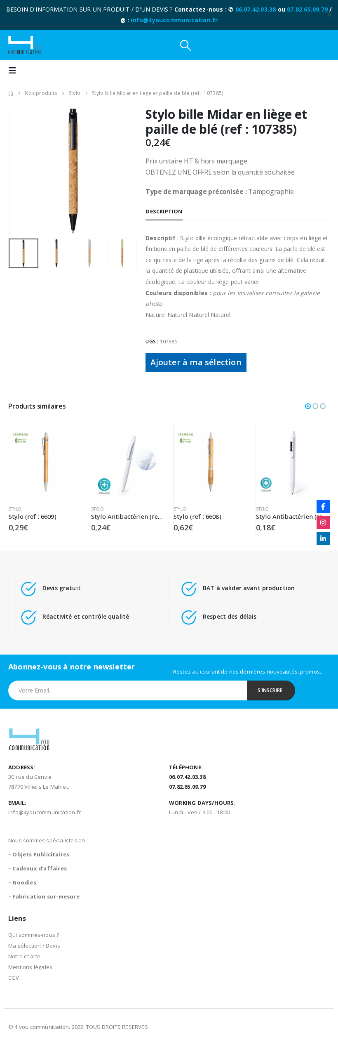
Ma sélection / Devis (34, 945)
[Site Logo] (24, 45)
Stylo (15, 509)
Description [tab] (164, 211)
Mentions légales (30, 967)
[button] (185, 45)
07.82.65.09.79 (307, 9)
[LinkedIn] (323, 538)
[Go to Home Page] (10, 93)
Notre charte (24, 956)
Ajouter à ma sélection (195, 362)
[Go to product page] (45, 462)
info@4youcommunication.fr (174, 20)
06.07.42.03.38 (255, 9)
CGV (13, 977)
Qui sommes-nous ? (33, 935)
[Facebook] (323, 506)
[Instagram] (323, 522)
